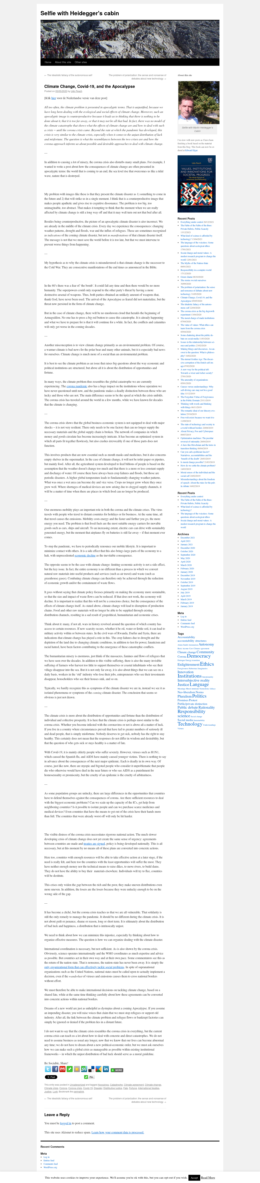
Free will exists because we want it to (197, 417)
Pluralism (185, 696)
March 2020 (186, 564)
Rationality (207, 707)
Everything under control (192, 221)
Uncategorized (77, 1084)
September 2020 (188, 554)
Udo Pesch (76, 91)
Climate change (153, 1084)
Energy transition (193, 660)
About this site (63, 62)
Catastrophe (116, 1084)
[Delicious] (91, 1069)
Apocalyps (103, 1084)
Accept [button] (194, 1177)
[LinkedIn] (106, 1069)
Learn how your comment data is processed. (118, 1132)
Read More (208, 1177)
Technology (190, 723)
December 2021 (188, 537)
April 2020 (186, 561)
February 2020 (187, 568)
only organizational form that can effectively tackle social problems (84, 967)
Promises (183, 700)
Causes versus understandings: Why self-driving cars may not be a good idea (197, 390)
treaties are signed (94, 843)
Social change (196, 716)
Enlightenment (188, 664)
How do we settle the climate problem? (198, 465)
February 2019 (187, 602)
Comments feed (188, 623)
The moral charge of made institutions (198, 317)
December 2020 (188, 547)
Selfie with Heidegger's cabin (80, 13)
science (184, 715)
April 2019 (186, 595)
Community (205, 651)
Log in (184, 616)
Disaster (98, 1088)
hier (53, 98)
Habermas (193, 668)
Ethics (207, 663)
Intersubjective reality (194, 680)
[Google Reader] (99, 1069)
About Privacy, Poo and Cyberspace (197, 431)
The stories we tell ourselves (193, 280)
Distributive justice (112, 1088)
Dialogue (181, 660)
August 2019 (186, 588)
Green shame (186, 276)
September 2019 (188, 585)
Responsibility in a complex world (196, 269)
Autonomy (206, 644)
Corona (63, 1088)
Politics (199, 695)
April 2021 (186, 540)
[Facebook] (55, 1069)
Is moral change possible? (192, 462)
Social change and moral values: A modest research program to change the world (198, 256)
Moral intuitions (192, 688)
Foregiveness (183, 668)
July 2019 (185, 592)
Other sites (81, 62)
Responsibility (192, 711)
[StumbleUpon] (84, 1069)
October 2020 (187, 551)
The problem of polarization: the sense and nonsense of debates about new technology (137, 76)
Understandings (209, 724)
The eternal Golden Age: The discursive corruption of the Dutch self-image (197, 362)
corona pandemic (77, 386)
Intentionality (207, 676)
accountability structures (192, 640)
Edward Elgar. (191, 150)
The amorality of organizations (194, 379)
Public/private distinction (192, 704)
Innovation (186, 671)
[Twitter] (48, 1069)
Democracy (199, 655)
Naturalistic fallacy (207, 688)
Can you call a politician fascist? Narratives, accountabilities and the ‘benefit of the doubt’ (196, 455)
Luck (55, 1091)
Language (199, 684)
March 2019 (186, 599)
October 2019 (187, 582)
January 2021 (187, 544)
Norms (200, 692)
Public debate (188, 707)
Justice (48, 1091)
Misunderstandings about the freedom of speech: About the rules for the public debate (198, 483)
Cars (191, 648)
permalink (79, 1091)
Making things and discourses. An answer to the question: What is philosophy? (198, 352)
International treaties (148, 1088)
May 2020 (185, 558)
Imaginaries (202, 668)
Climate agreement (134, 1084)
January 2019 (187, 606)
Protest (193, 700)
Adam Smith (183, 644)
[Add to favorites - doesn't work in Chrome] (77, 1069)
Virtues (181, 728)
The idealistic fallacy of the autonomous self (68, 75)
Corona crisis (75, 1088)
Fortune (133, 1088)
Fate (125, 1088)
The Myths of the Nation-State (194, 263)
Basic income (183, 648)
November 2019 (188, 578)
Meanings (181, 688)
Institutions (190, 675)
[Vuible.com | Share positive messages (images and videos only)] (70, 1071)
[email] (62, 1069)
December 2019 (188, 575)
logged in (65, 1123)
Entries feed (186, 619)
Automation (193, 644)
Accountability (186, 637)
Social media (185, 720)
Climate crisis (51, 1088)
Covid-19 (88, 1088)
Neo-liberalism (186, 692)
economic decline (85, 555)
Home (48, 62)
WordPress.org (187, 626)
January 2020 (187, 571)
